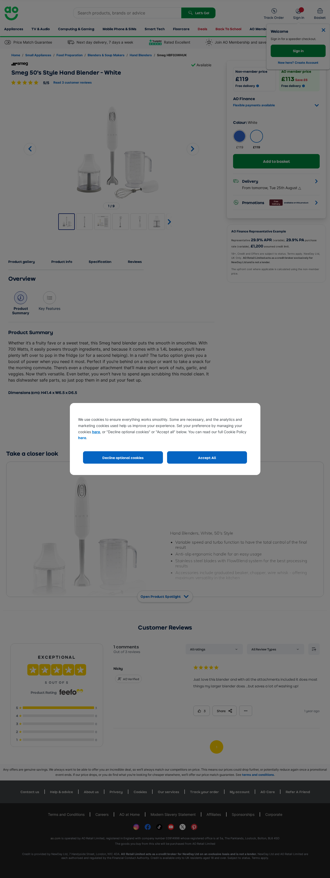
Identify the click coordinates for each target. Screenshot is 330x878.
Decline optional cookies (123, 457)
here (96, 432)
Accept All (207, 457)
